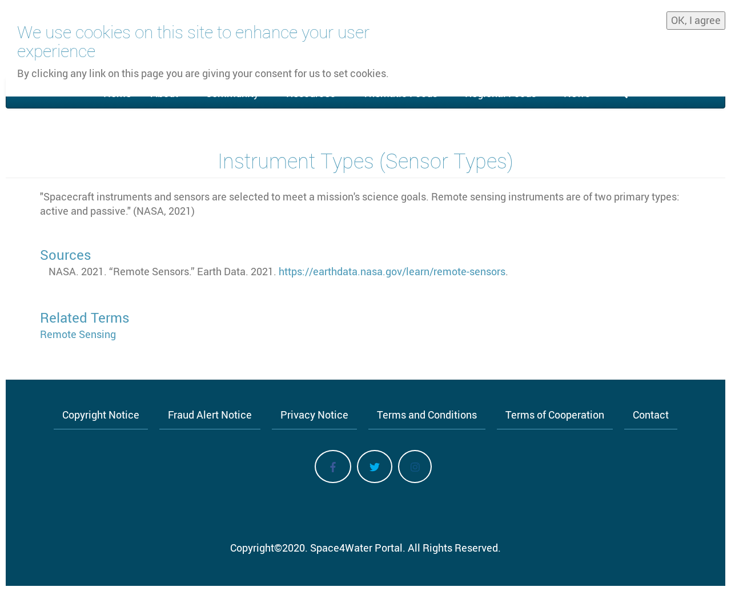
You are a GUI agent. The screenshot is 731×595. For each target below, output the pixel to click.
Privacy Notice (314, 414)
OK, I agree (696, 20)
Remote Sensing (78, 334)
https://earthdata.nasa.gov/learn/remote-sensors (392, 271)
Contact (651, 414)
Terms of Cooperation (554, 414)
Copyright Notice (100, 414)
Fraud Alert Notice (210, 414)
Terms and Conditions (427, 414)
